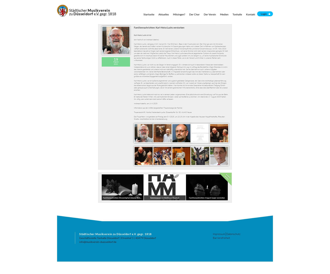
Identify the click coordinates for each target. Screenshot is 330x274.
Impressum (219, 234)
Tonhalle (237, 14)
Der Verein (210, 14)
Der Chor (194, 14)
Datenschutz (233, 234)
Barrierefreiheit (221, 237)
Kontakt (250, 14)
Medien (224, 14)
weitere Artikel (227, 176)
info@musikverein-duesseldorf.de (97, 241)
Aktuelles (163, 14)
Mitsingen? (179, 14)
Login (264, 13)
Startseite (148, 14)
